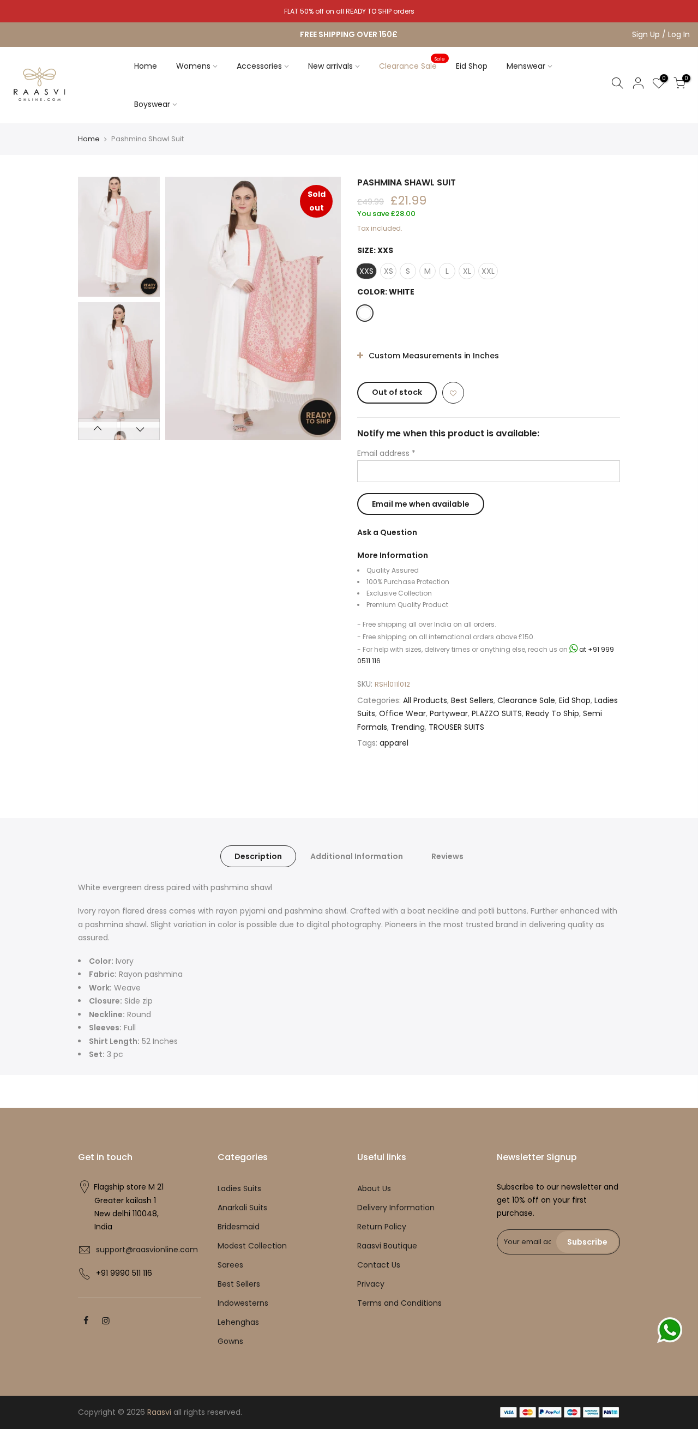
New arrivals (330, 66)
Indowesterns (243, 1303)
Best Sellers (472, 699)
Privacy (370, 1283)
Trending (408, 726)
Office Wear (402, 713)
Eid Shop (472, 66)
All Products (425, 699)
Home (145, 66)
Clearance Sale (412, 63)
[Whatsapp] (669, 1330)
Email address (386, 453)
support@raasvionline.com (147, 1249)
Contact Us (378, 1264)
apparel (394, 742)
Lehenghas (238, 1322)
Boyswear (152, 104)
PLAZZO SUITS (497, 713)
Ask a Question (387, 532)
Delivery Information (396, 1207)
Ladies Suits (239, 1188)
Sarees (230, 1264)
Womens (193, 66)
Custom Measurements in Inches (432, 355)
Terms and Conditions (399, 1303)
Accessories (259, 66)
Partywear (449, 713)
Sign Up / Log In (661, 34)
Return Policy (381, 1226)
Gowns (230, 1341)
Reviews (447, 856)
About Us (374, 1188)
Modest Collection (252, 1245)
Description (258, 856)
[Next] (321, 308)
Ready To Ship (552, 713)
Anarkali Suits (242, 1207)
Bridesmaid (239, 1226)
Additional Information (356, 856)
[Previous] (184, 308)
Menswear (526, 66)
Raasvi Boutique (387, 1245)
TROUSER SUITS (456, 726)
